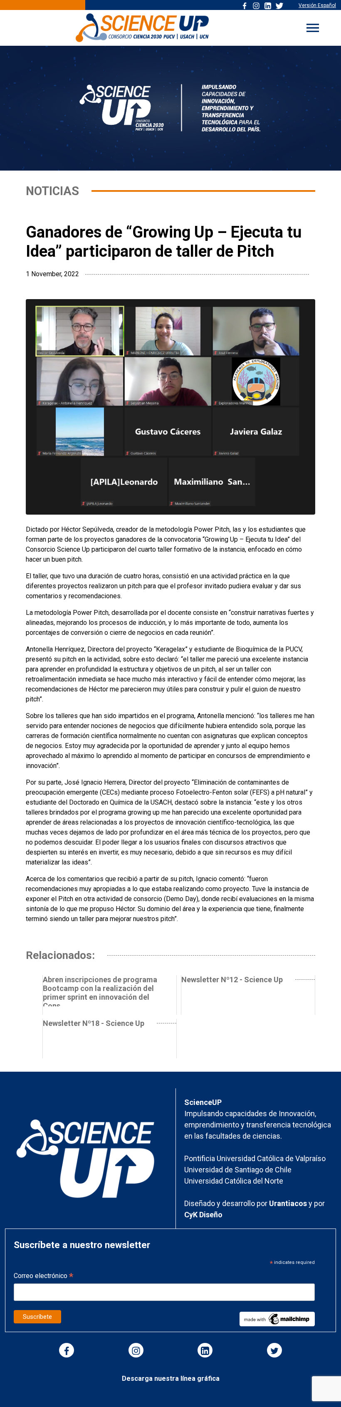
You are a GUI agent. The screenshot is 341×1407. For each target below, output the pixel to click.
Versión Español (317, 5)
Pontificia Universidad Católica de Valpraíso (255, 1158)
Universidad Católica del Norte (233, 1181)
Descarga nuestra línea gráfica (171, 1378)
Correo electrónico (43, 1276)
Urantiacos (289, 1203)
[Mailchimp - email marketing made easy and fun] (277, 1319)
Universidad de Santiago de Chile (238, 1169)
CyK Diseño (203, 1214)
